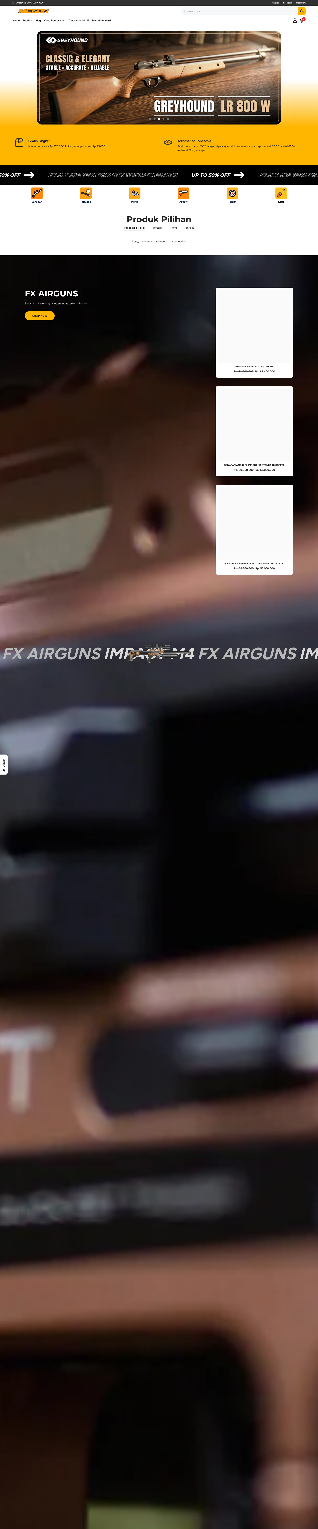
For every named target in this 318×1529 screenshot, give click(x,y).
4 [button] (163, 119)
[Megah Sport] (36, 193)
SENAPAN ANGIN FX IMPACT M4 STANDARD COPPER (254, 465)
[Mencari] (243, 11)
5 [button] (168, 119)
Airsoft (183, 202)
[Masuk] (295, 20)
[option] (159, 78)
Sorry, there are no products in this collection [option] (159, 241)
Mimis (134, 202)
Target (232, 202)
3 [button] (159, 119)
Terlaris (190, 227)
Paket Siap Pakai (134, 227)
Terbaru (157, 227)
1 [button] (150, 119)
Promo (174, 227)
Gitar (281, 202)
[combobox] (239, 11)
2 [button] (155, 119)
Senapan (36, 202)
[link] (84, 144)
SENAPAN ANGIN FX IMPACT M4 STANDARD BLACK (254, 563)
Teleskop (85, 202)
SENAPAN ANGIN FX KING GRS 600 (254, 366)
